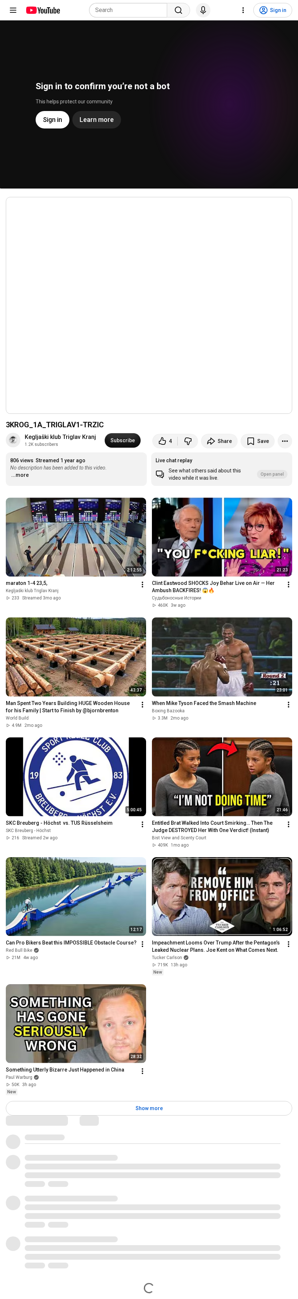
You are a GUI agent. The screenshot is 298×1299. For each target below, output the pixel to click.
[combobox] (130, 10)
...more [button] (20, 475)
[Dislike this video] (188, 441)
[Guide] (13, 10)
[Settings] (243, 10)
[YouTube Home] (42, 10)
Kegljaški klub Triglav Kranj (60, 436)
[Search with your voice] (203, 10)
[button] (221, 469)
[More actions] (285, 441)
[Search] (178, 10)
